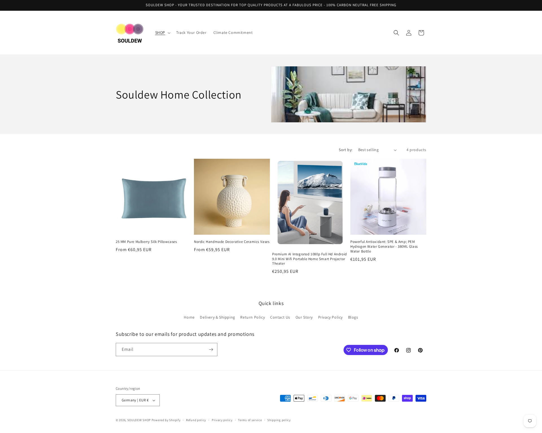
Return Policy (252, 317)
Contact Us (280, 317)
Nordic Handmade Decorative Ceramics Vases (232, 242)
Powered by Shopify (166, 420)
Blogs (353, 317)
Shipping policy (279, 420)
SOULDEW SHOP (139, 420)
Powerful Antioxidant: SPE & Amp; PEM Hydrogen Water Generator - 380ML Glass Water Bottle (384, 247)
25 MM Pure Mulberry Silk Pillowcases (146, 242)
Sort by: (345, 149)
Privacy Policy (330, 317)
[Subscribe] (211, 349)
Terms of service (250, 420)
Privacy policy (222, 420)
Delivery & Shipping (217, 317)
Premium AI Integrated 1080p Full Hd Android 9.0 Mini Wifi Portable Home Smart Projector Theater (309, 259)
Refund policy (196, 420)
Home (189, 317)
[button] (162, 32)
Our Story (304, 317)
